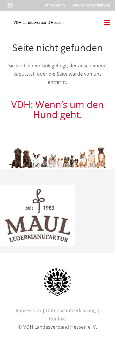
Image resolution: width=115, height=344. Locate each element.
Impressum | (31, 310)
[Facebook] (10, 5)
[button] (107, 22)
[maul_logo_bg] (37, 189)
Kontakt (57, 318)
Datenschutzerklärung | (73, 310)
